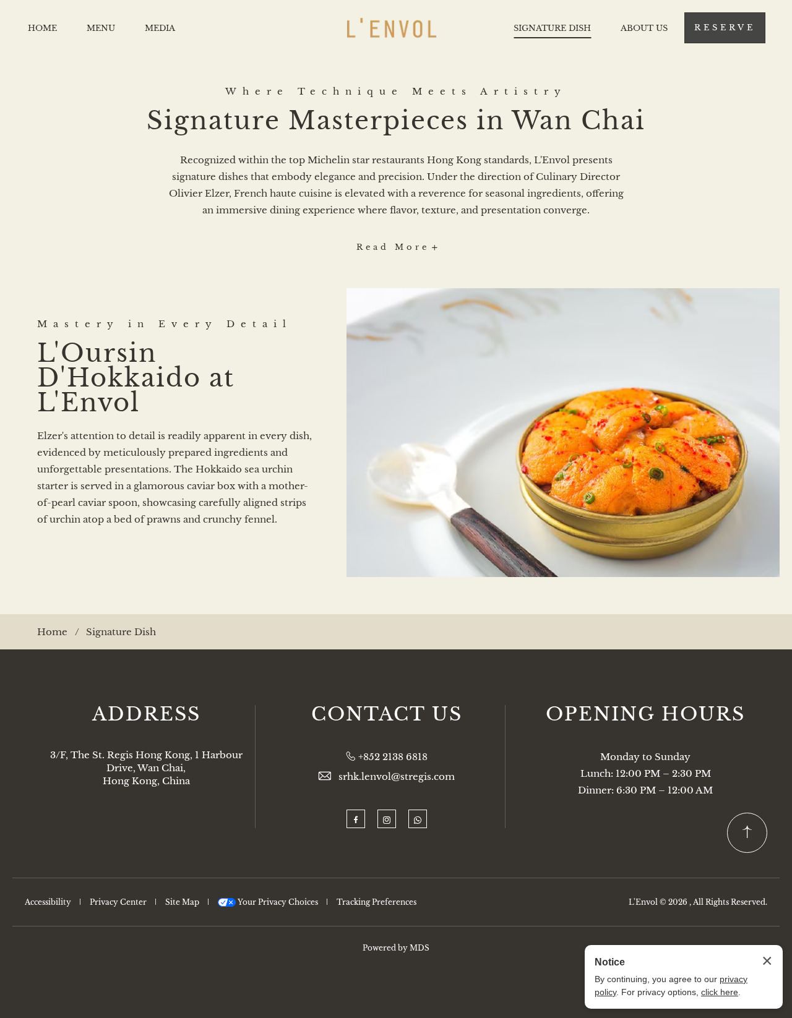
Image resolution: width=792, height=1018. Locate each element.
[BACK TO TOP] (747, 833)
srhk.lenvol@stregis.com (396, 776)
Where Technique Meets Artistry (396, 91)
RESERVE (724, 27)
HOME (42, 28)
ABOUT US (644, 28)
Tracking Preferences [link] (376, 902)
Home (52, 632)
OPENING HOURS (645, 714)
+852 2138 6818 (393, 757)
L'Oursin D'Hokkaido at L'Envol (136, 378)
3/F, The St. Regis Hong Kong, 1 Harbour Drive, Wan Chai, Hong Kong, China (146, 768)
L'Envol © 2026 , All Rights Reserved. (698, 902)
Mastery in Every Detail (164, 323)
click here (719, 992)
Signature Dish (121, 632)
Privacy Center (118, 902)
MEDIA (160, 28)
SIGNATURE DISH (552, 28)
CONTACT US (386, 714)
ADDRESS (146, 714)
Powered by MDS (396, 947)
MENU (101, 28)
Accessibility (48, 902)
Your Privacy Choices (277, 902)
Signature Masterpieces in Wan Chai (396, 120)
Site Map (182, 902)
